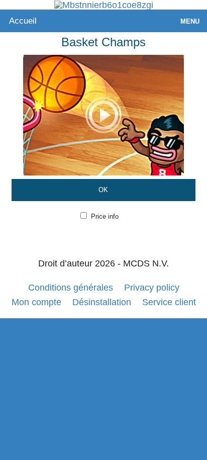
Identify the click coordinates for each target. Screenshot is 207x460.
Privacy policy (151, 288)
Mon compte (36, 302)
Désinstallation (101, 302)
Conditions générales (70, 288)
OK (103, 190)
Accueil (23, 21)
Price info (105, 216)
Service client (169, 302)
